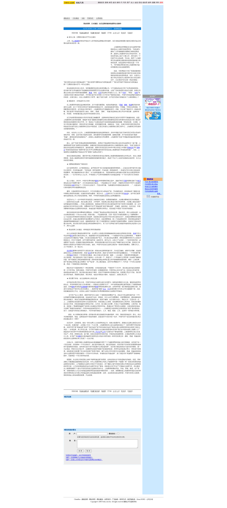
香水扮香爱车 (153, 182)
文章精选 (99, 18)
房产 (128, 2)
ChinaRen (77, 499)
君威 (121, 105)
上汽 (103, 332)
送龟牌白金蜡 (153, 191)
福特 (73, 287)
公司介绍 (150, 499)
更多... (159, 194)
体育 (110, 2)
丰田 (73, 185)
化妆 (146, 186)
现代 (71, 255)
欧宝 (139, 181)
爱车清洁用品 (153, 184)
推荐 (103, 33)
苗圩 (71, 236)
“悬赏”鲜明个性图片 (153, 108)
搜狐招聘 (85, 499)
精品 (146, 189)
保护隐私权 (131, 499)
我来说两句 (84, 33)
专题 (83, 18)
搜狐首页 (101, 2)
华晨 (79, 336)
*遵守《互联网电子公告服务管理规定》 (79, 457)
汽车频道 (76, 18)
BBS (157, 2)
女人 (132, 2)
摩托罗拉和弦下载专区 (153, 110)
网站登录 (92, 499)
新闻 (106, 2)
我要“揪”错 (95, 33)
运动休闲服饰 (153, 189)
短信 (136, 2)
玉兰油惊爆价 (153, 186)
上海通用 (76, 41)
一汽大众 (97, 332)
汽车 (124, 2)
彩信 (140, 2)
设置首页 (107, 499)
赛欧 (125, 105)
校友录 (145, 2)
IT (121, 2)
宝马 (99, 93)
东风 (134, 233)
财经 (118, 2)
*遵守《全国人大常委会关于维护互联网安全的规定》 (84, 460)
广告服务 (115, 499)
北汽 (89, 253)
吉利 (136, 93)
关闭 (130, 33)
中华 (124, 93)
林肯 (96, 287)
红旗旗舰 (84, 287)
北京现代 (70, 251)
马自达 (125, 193)
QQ (108, 289)
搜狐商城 (150, 179)
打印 (123, 33)
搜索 (153, 2)
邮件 (149, 2)
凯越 (130, 105)
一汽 (106, 193)
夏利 (96, 181)
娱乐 (114, 2)
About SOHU (140, 499)
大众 (104, 289)
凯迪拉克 (130, 147)
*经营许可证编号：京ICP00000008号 (78, 455)
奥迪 (90, 93)
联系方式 (123, 499)
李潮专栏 (90, 18)
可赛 (125, 181)
